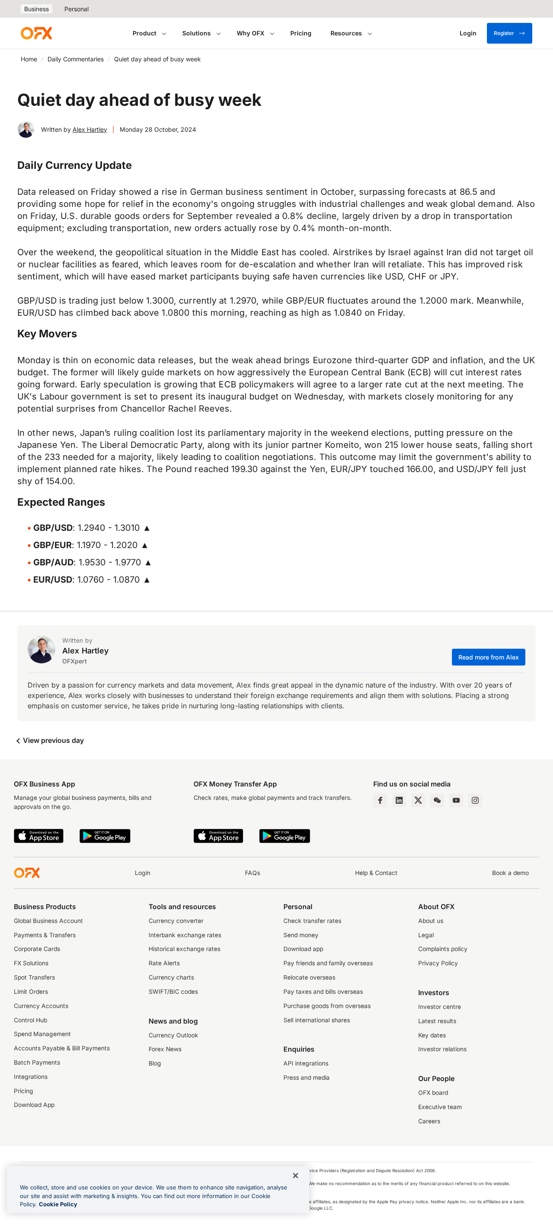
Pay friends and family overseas (328, 963)
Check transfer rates (312, 920)
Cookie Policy (58, 1204)
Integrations (31, 1076)
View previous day (52, 740)
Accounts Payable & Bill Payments (62, 1048)
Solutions (196, 33)
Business (36, 9)
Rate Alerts (164, 963)
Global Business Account (48, 920)
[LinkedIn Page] (399, 800)
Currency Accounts (41, 1005)
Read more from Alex (488, 657)
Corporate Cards (37, 948)
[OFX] (36, 33)
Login (142, 872)
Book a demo (510, 872)
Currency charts (171, 977)
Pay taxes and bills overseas (323, 991)
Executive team (440, 1106)
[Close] (295, 1175)
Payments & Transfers (45, 935)
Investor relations (442, 1049)
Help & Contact (376, 872)
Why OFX (250, 33)
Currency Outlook (173, 1035)
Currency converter (176, 920)
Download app (303, 948)
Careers (429, 1121)
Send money (300, 935)
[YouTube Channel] (456, 800)
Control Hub (30, 1020)
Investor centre (439, 1006)
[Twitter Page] (418, 800)
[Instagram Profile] (475, 800)
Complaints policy (442, 948)
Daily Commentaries (76, 59)
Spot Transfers (34, 977)
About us (430, 920)
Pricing (300, 33)
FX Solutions (31, 963)
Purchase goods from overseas (327, 1005)
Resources (346, 33)
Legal (426, 935)
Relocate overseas (309, 977)
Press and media (306, 1077)
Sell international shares (316, 1020)
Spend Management (42, 1033)
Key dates (432, 1035)
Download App (34, 1104)
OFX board (433, 1092)
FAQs (252, 872)
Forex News (165, 1049)
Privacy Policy (438, 963)
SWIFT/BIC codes (173, 991)
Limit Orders (31, 991)
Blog (155, 1063)
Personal (76, 9)
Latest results (437, 1021)
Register (504, 33)
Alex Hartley (90, 129)
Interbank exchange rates (185, 935)
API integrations (305, 1063)
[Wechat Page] (437, 800)
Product (144, 33)
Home (29, 59)
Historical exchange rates (184, 948)
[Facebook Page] (380, 800)
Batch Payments (37, 1062)
